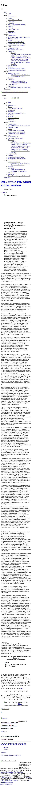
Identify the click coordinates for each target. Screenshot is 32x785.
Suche (9, 13)
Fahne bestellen (12, 84)
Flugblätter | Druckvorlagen (19, 82)
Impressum (11, 86)
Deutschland (11, 21)
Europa (10, 18)
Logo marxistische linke (18, 81)
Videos (10, 40)
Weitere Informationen (6, 784)
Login (6, 747)
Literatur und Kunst (13, 29)
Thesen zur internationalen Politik (20, 57)
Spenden (10, 67)
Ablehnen (10, 782)
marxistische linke (13, 48)
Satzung (13, 53)
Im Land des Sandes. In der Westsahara (19, 37)
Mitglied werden (12, 65)
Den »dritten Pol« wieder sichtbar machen (16, 183)
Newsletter (7, 89)
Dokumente (11, 51)
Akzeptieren (3, 782)
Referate (10, 78)
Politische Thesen (13, 38)
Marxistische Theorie (14, 73)
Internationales (12, 17)
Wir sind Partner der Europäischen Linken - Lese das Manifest (21, 55)
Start (5, 12)
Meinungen (11, 28)
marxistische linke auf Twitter (16, 68)
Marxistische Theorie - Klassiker (20, 75)
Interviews (11, 31)
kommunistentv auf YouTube (16, 42)
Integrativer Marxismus (17, 76)
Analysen (10, 26)
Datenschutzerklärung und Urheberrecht (19, 87)
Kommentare (11, 32)
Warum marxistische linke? (15, 49)
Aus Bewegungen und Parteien (16, 24)
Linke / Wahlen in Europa (15, 20)
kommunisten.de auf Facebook (16, 43)
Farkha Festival (12, 35)
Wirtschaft (11, 23)
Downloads (11, 79)
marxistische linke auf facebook (17, 70)
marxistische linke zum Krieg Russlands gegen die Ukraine (19, 59)
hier (20, 704)
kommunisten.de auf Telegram (16, 45)
